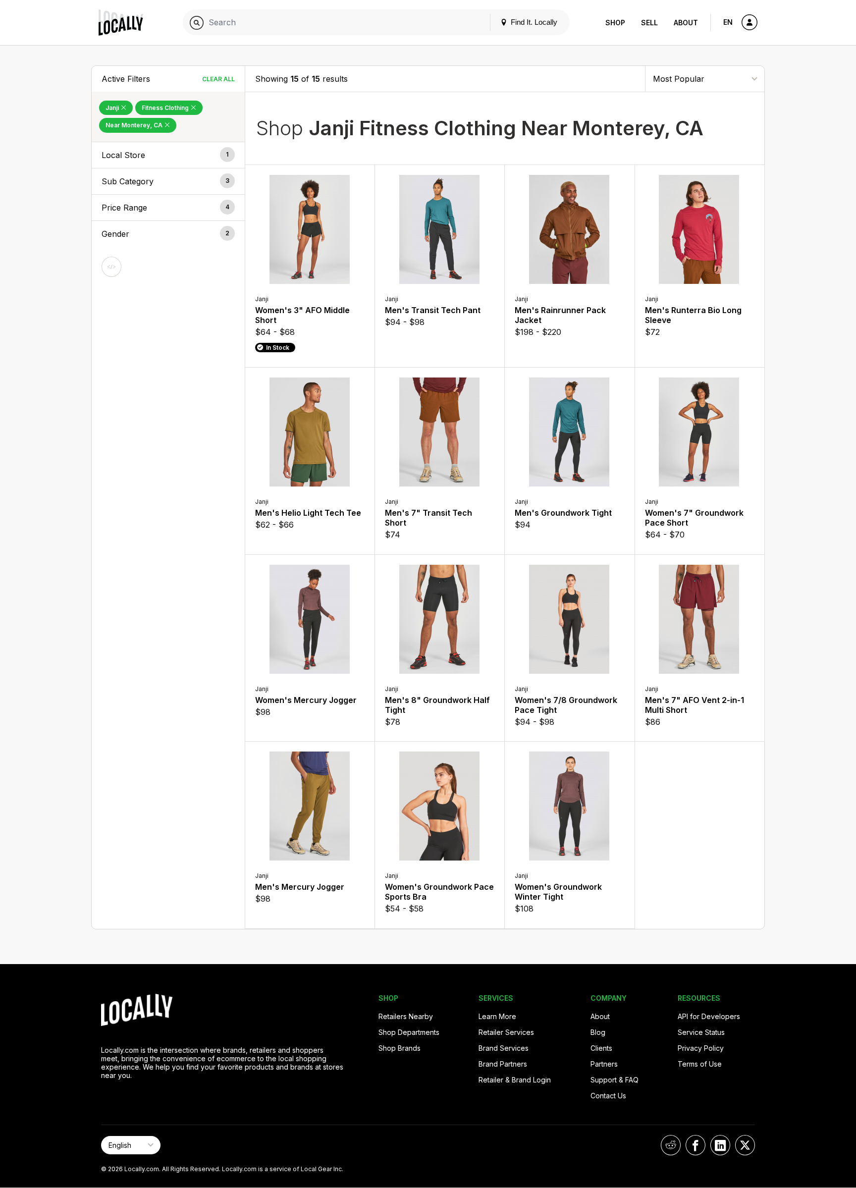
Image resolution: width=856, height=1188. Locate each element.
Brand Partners (503, 1064)
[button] (168, 155)
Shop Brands (399, 1048)
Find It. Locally (533, 22)
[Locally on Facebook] (695, 1145)
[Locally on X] (745, 1145)
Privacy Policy (701, 1048)
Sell (649, 22)
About (686, 22)
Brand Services (504, 1048)
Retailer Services (506, 1032)
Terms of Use (700, 1064)
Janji (113, 107)
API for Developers (709, 1016)
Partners (604, 1064)
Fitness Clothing (166, 107)
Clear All (218, 79)
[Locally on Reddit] (671, 1145)
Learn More (497, 1016)
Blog (597, 1032)
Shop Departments (408, 1032)
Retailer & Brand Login (515, 1080)
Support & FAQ (614, 1080)
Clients (601, 1048)
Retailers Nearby (405, 1016)
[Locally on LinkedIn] (720, 1145)
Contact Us (608, 1095)
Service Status (701, 1032)
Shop (615, 22)
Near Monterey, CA (135, 125)
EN (728, 22)
